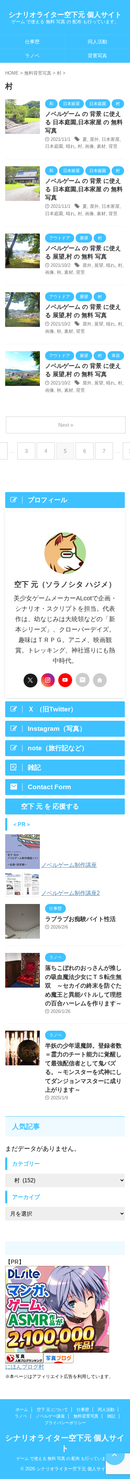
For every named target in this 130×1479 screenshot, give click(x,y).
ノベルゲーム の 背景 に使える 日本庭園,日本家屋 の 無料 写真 (84, 122)
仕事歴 (32, 41)
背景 (113, 146)
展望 (98, 265)
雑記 (111, 1416)
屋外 (94, 139)
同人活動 (106, 1409)
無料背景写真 (85, 1416)
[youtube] (65, 680)
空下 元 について (52, 1409)
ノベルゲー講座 (50, 1416)
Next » (65, 425)
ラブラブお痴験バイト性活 (80, 919)
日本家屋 (111, 139)
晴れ (70, 146)
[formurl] (82, 680)
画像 (89, 146)
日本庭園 (54, 146)
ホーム (22, 1409)
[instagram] (48, 680)
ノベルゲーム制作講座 (69, 865)
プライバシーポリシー (65, 1422)
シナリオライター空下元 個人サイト (65, 14)
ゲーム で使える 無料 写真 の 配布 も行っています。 (65, 1458)
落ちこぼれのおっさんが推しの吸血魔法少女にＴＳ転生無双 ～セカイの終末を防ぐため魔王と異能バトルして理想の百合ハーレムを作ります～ (83, 986)
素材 (101, 146)
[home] (100, 680)
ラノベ (32, 55)
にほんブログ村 (24, 1367)
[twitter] (30, 680)
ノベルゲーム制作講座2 (70, 893)
